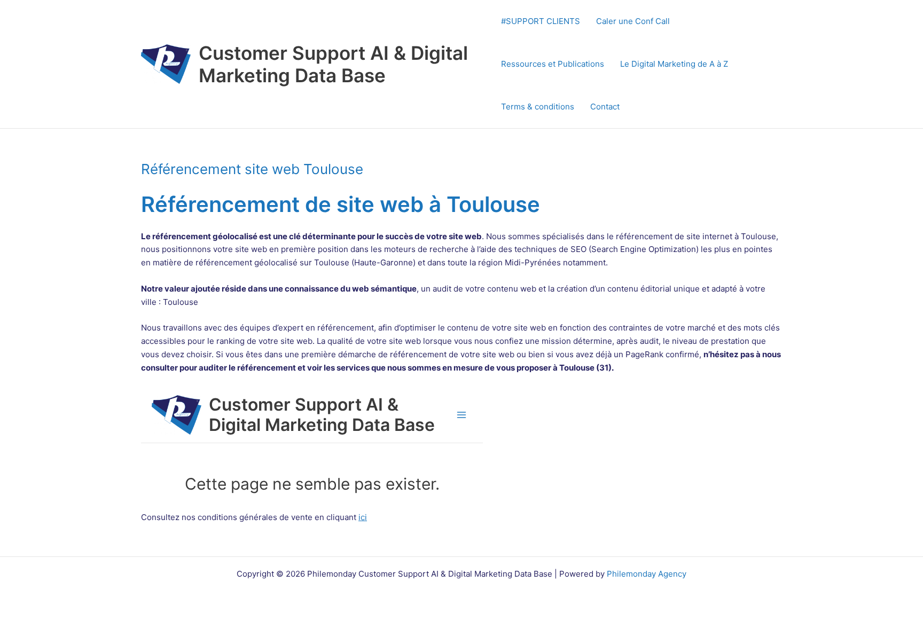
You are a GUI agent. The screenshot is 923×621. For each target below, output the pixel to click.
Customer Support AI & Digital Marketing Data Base (333, 64)
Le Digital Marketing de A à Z (674, 64)
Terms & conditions (537, 106)
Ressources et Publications (552, 64)
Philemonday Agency (646, 574)
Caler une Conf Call (633, 21)
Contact (605, 106)
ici (362, 517)
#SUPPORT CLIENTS (540, 21)
